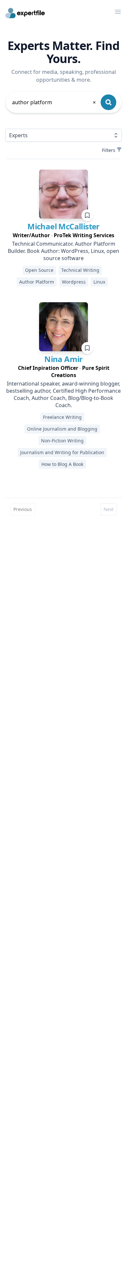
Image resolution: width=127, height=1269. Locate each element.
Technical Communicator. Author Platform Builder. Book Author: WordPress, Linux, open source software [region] (63, 251)
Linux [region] (99, 282)
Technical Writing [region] (80, 270)
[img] (63, 194)
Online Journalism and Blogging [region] (62, 429)
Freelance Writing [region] (62, 417)
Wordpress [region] (74, 282)
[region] (63, 235)
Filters (108, 150)
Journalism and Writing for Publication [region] (62, 452)
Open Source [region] (39, 270)
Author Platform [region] (36, 282)
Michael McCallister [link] (63, 226)
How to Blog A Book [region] (62, 464)
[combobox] (54, 102)
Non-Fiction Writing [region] (62, 440)
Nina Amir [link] (63, 359)
